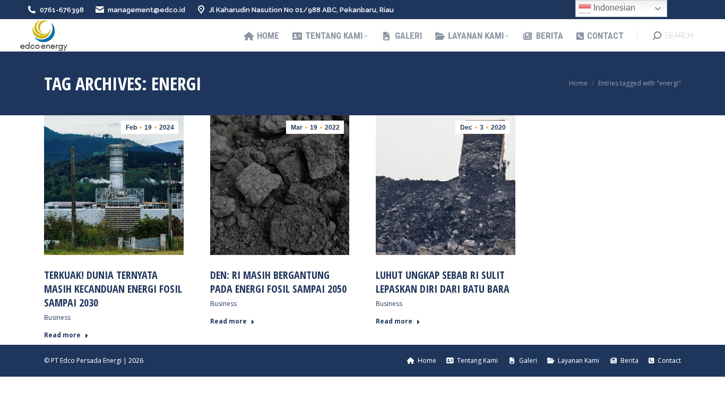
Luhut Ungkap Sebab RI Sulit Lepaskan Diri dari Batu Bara (443, 282)
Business (57, 317)
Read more (62, 335)
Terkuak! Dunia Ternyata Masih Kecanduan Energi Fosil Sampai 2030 (113, 289)
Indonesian (613, 7)
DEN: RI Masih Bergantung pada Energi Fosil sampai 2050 (278, 282)
